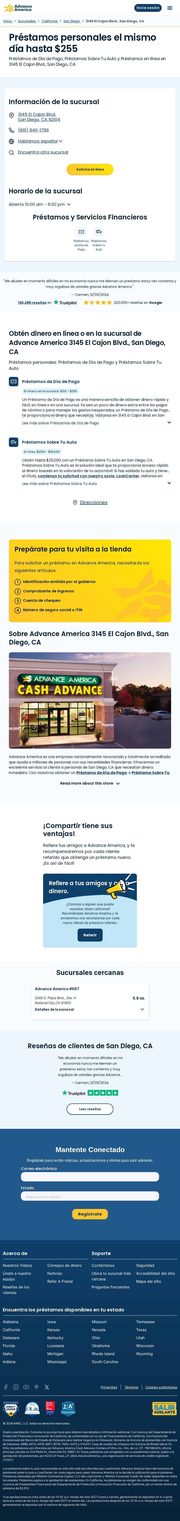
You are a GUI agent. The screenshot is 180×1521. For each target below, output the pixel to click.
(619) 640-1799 (33, 130)
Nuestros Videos (17, 1265)
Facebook (5, 1387)
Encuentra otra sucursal (43, 152)
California (50, 21)
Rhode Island (103, 1353)
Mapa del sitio (148, 1281)
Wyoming (144, 1353)
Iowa (51, 1321)
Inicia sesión (148, 7)
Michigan (55, 1353)
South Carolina (105, 1361)
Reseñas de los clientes (16, 1290)
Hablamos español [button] (38, 141)
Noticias (54, 1273)
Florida (9, 1345)
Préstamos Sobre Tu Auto (49, 442)
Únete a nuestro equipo (17, 1276)
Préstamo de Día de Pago (101, 772)
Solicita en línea (90, 169)
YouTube (26, 1387)
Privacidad (109, 1387)
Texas (141, 1329)
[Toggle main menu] (169, 8)
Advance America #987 (57, 988)
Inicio (8, 21)
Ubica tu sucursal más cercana (111, 1276)
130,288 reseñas (32, 302)
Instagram (16, 1387)
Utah (140, 1337)
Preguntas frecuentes (110, 1287)
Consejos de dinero (64, 1265)
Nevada (98, 1329)
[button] (90, 1009)
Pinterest (36, 1387)
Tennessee (145, 1321)
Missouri (99, 1321)
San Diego (72, 21)
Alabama (10, 1321)
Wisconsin (145, 1345)
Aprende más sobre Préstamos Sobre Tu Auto (66, 479)
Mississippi (57, 1361)
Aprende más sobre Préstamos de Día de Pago (67, 419)
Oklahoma (101, 1345)
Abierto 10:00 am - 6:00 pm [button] (37, 204)
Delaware (11, 1337)
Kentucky (55, 1337)
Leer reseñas (90, 1109)
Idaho (8, 1353)
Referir (90, 935)
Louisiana (55, 1345)
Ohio (96, 1337)
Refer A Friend (60, 1281)
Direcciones (94, 502)
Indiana (9, 1361)
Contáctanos (103, 1265)
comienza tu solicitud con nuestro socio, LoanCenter (88, 476)
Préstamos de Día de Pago (51, 381)
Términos (131, 1387)
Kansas (53, 1329)
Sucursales (27, 21)
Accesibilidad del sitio (155, 1273)
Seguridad (145, 1265)
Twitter (47, 1387)
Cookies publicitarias (161, 1387)
